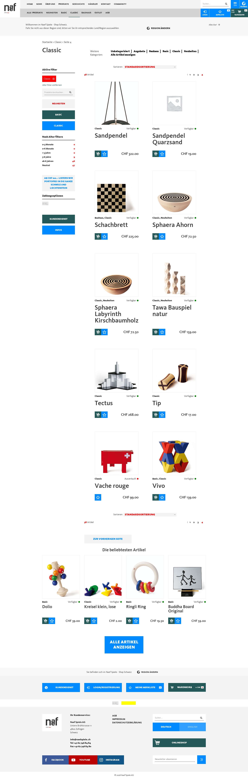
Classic (74, 13)
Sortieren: (118, 67)
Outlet (98, 13)
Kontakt (106, 4)
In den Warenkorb (98, 154)
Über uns (50, 4)
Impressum (118, 719)
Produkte (63, 4)
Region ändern (160, 28)
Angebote (139, 51)
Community (120, 4)
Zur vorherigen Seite (108, 539)
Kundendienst (58, 219)
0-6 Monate (48, 149)
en (235, 5)
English (192, 727)
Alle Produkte (35, 13)
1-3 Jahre (46, 153)
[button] (150, 67)
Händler (93, 4)
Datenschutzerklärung (127, 722)
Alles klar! (213, 25)
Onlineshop (179, 743)
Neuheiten (52, 13)
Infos (58, 230)
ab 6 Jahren (47, 161)
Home (30, 4)
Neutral (46, 165)
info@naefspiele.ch (80, 739)
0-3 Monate (47, 144)
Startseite (47, 42)
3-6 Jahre (46, 157)
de (235, 3)
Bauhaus (86, 13)
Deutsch (166, 727)
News (39, 4)
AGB (107, 13)
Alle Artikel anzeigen (123, 55)
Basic (64, 13)
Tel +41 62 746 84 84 (80, 743)
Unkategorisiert (120, 51)
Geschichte (78, 4)
